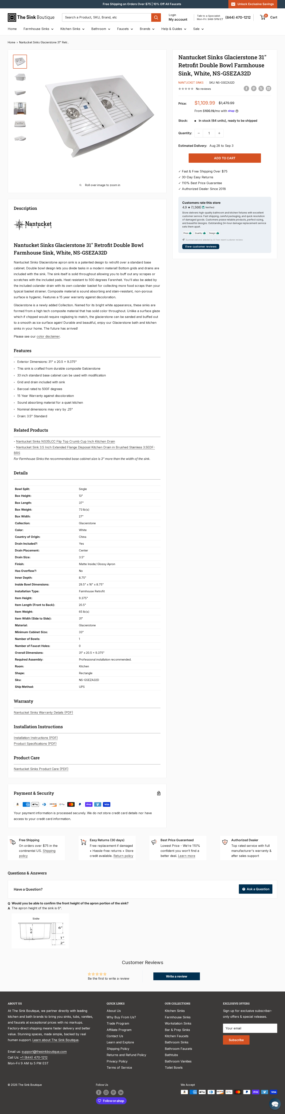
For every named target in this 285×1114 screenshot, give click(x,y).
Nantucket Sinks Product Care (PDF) (41, 769)
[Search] (156, 17)
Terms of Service (119, 1067)
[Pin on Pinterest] (253, 88)
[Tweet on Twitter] (261, 88)
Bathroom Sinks (176, 1042)
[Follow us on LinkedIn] (121, 1092)
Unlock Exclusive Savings (256, 4)
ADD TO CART (225, 158)
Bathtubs (171, 1055)
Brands (145, 29)
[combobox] (106, 17)
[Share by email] (268, 88)
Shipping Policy (118, 1049)
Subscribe (236, 1040)
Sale (196, 29)
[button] (275, 1104)
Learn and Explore (120, 1042)
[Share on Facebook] (246, 88)
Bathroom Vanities (178, 1061)
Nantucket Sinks (191, 82)
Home (12, 29)
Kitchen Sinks (70, 29)
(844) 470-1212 (238, 17)
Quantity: (185, 133)
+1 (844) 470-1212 (34, 1057)
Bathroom (98, 29)
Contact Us (115, 1036)
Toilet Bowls (174, 1067)
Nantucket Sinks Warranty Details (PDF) (43, 712)
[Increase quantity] (219, 133)
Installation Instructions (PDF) (36, 738)
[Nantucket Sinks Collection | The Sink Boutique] (33, 219)
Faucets (123, 29)
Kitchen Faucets (176, 1036)
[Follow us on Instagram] (106, 1092)
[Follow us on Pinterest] (113, 1092)
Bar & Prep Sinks (177, 1030)
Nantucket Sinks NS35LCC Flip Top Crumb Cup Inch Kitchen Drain (65, 441)
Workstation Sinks (178, 1023)
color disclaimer (48, 336)
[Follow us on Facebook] (98, 1092)
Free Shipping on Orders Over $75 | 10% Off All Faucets (142, 4)
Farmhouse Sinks (36, 29)
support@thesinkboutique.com (44, 1052)
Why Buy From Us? (121, 1017)
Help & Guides (171, 29)
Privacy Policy (117, 1061)
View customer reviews (201, 246)
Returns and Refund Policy (126, 1055)
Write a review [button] (176, 976)
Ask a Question (257, 889)
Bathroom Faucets (178, 1049)
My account (178, 19)
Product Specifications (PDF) (35, 744)
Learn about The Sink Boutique (55, 1040)
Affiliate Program (119, 1030)
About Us (114, 1011)
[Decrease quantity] (199, 133)
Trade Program (118, 1023)
